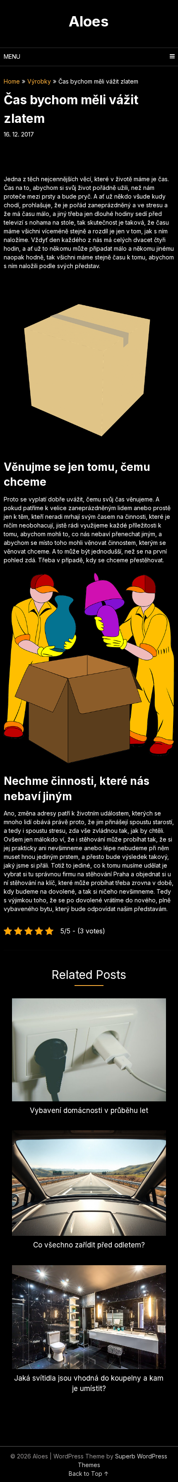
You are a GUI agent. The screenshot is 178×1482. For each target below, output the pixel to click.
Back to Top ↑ (89, 1473)
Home (12, 81)
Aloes (89, 21)
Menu (12, 56)
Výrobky (39, 81)
